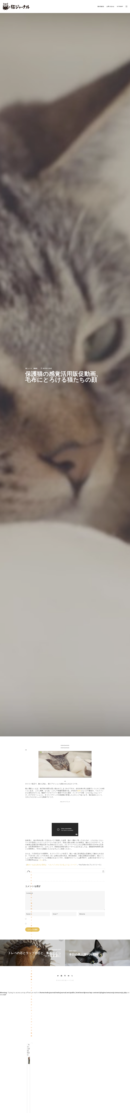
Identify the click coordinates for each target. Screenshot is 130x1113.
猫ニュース (28, 368)
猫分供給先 (101, 6)
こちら (40, 860)
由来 (79, 791)
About (28, 1045)
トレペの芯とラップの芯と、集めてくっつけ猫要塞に (34, 954)
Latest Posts (28, 1051)
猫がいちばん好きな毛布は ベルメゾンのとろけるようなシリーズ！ (52, 865)
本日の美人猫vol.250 (83, 954)
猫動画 (35, 368)
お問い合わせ (110, 6)
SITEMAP (120, 6)
